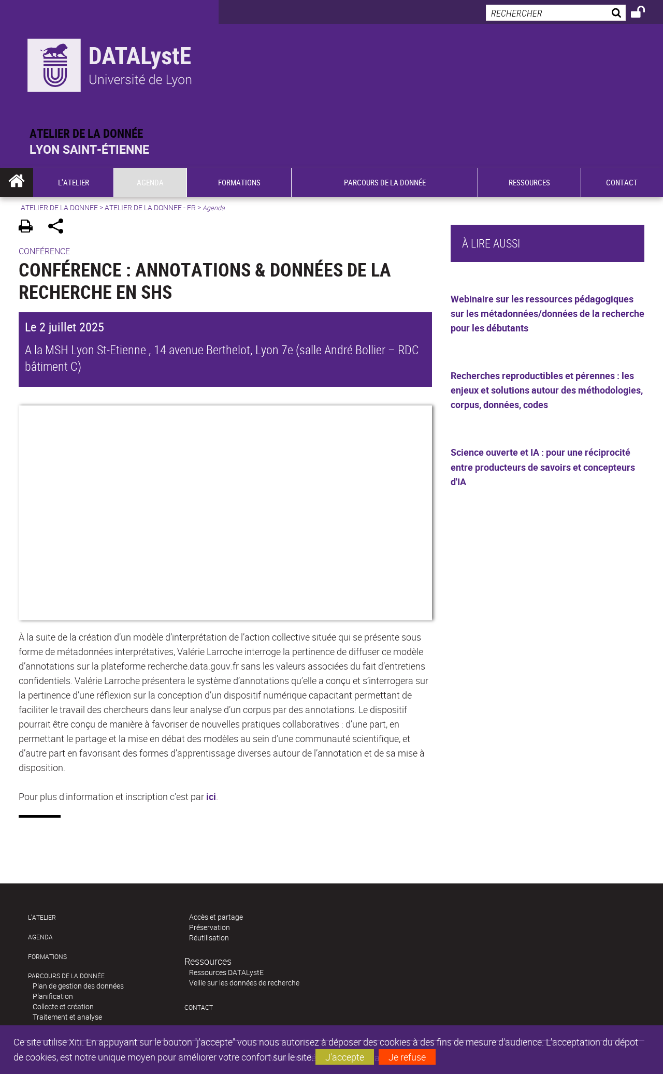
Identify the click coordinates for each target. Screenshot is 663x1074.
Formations (47, 956)
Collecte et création (63, 1006)
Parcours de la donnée (66, 975)
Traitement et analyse (67, 1017)
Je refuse (407, 1057)
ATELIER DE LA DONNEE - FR (150, 207)
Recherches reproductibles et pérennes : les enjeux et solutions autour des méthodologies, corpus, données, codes (547, 390)
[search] (556, 13)
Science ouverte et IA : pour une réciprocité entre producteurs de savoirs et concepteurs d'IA (543, 466)
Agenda (40, 937)
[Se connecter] (644, 13)
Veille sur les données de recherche (244, 983)
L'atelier (42, 917)
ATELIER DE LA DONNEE (59, 207)
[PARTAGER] (59, 227)
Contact (198, 1007)
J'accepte (344, 1057)
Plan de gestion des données (78, 986)
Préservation (209, 927)
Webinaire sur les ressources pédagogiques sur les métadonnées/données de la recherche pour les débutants (547, 313)
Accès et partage (216, 917)
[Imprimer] (29, 227)
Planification (53, 996)
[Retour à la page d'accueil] (109, 63)
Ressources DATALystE (226, 972)
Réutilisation (209, 937)
